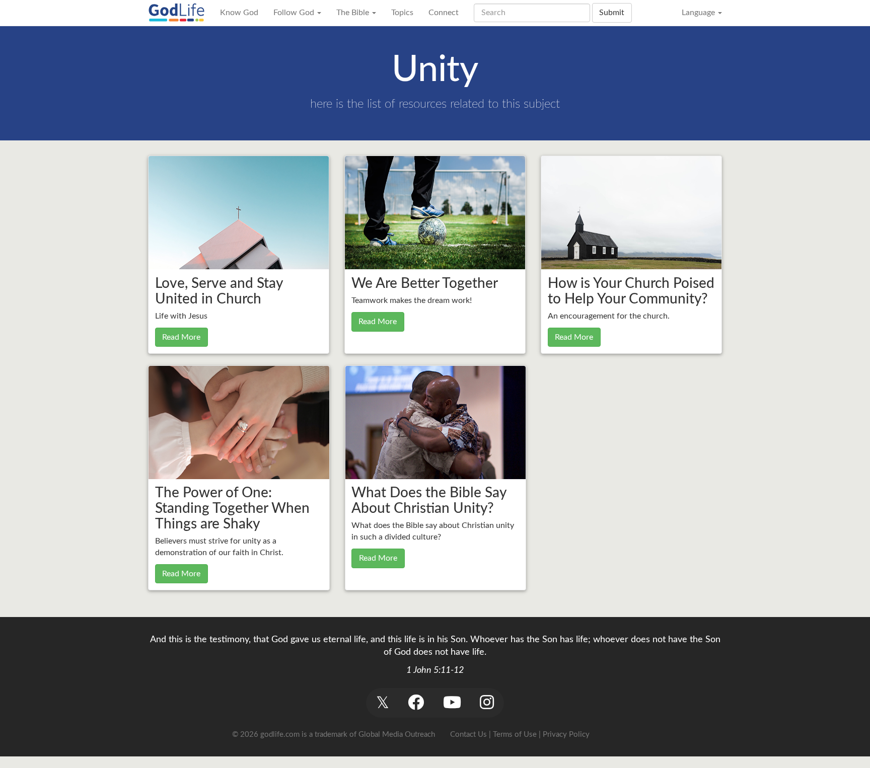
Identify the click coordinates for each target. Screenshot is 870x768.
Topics (402, 13)
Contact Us (468, 734)
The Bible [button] (353, 13)
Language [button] (699, 13)
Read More (181, 337)
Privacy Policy (566, 734)
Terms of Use (515, 734)
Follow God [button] (294, 13)
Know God (239, 13)
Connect (443, 13)
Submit (611, 13)
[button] (382, 703)
